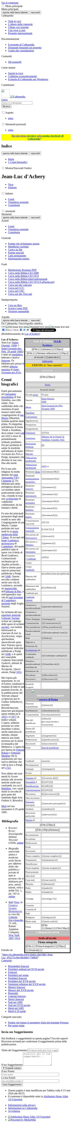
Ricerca (6, 106)
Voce (16, 902)
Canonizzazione (33, 790)
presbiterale (31, 460)
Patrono (29, 820)
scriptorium (12, 498)
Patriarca (29, 544)
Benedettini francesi (18, 966)
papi (15, 474)
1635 (44, 466)
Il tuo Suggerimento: (12, 1064)
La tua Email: (8, 1077)
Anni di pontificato (50, 747)
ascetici (5, 627)
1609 (44, 401)
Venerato (30, 778)
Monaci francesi (16, 987)
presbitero (17, 354)
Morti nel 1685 (16, 1008)
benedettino (7, 397)
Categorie (6, 960)
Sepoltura (30, 412)
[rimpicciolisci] (16, 326)
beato (4, 540)
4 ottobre (55, 439)
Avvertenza (14, 1111)
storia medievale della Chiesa (9, 534)
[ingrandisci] (59, 326)
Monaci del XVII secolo (21, 990)
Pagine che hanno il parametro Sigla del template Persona (38, 1022)
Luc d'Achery (32, 333)
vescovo (29, 488)
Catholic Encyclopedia (16, 919)
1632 (62, 439)
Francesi (12, 972)
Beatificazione (32, 786)
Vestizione (30, 432)
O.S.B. (57, 341)
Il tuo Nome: (8, 1071)
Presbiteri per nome (18, 975)
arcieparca (30, 502)
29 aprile (46, 408)
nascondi (35, 12)
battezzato (47, 361)
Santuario (30, 802)
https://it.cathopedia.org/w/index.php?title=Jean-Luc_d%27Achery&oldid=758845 (27, 956)
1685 (52, 408)
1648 (8, 576)
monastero (10, 394)
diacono (29, 453)
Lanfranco (13, 540)
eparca (28, 516)
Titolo (47, 384)
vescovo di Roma (48, 699)
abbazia (14, 366)
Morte (28, 407)
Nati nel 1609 (15, 1002)
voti (22, 433)
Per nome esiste (16, 1025)
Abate (37, 471)
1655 (4, 716)
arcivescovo (31, 495)
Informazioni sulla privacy (22, 1105)
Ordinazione (31, 457)
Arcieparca (30, 551)
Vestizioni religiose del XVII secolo (27, 984)
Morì (4, 806)
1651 (19, 672)
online (20, 842)
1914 (17, 938)
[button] (3, 6)
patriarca (29, 509)
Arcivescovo (31, 537)
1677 (14, 716)
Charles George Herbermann (15, 908)
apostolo (5, 603)
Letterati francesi (17, 996)
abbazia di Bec (13, 591)
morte (35, 394)
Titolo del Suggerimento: (14, 1050)
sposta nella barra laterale (15, 12)
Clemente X (7, 480)
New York (14, 935)
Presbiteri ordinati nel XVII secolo (26, 969)
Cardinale (31, 558)
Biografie (13, 993)
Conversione (31, 416)
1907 (11, 938)
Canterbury (7, 546)
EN (10, 902)
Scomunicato (32, 650)
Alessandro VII (9, 477)
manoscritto (11, 588)
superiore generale (11, 615)
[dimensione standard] (38, 326)
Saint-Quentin (48, 398)
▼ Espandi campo (12, 1068)
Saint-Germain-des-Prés (52, 405)
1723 (8, 767)
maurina (5, 369)
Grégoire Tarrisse (10, 618)
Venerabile (30, 782)
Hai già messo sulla (37, 137)
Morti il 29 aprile (17, 1011)
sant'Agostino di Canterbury (12, 599)
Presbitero (47, 345)
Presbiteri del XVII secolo (21, 981)
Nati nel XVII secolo (19, 1005)
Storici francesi (16, 999)
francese (5, 360)
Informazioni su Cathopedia (22, 1108)
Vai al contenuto (9, 2)
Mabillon (6, 788)
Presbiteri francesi (17, 978)
